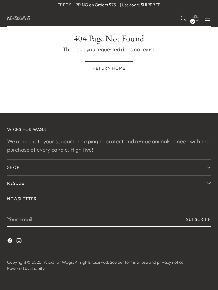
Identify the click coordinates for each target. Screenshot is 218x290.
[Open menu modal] (208, 18)
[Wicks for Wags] (18, 18)
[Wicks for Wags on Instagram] (19, 242)
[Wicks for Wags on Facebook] (10, 242)
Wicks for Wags (58, 262)
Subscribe (198, 219)
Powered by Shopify (26, 268)
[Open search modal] (183, 18)
